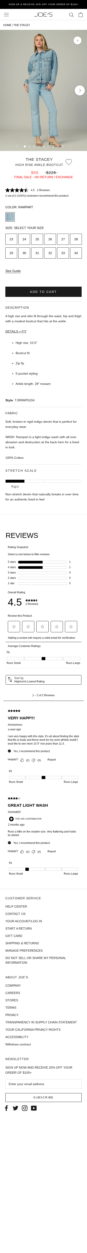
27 (63, 239)
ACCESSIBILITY (16, 1037)
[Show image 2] (30, 146)
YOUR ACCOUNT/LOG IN (23, 921)
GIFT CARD (13, 936)
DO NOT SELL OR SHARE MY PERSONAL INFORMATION (35, 960)
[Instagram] (24, 1107)
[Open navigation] (6, 14)
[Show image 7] (53, 146)
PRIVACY (12, 1015)
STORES (11, 1000)
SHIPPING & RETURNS (22, 943)
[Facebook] (6, 1107)
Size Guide (13, 271)
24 (24, 239)
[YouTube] (34, 1107)
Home (7, 25)
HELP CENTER (16, 906)
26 (50, 239)
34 (76, 253)
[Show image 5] (44, 146)
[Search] (71, 14)
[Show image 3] (34, 146)
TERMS (10, 1007)
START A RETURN (18, 928)
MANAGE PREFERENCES (24, 950)
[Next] (70, 146)
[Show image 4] (39, 146)
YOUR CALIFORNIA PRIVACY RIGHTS (32, 1029)
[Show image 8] (58, 146)
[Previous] (16, 146)
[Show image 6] (48, 146)
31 (37, 253)
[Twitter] (15, 1107)
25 (37, 239)
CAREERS (12, 993)
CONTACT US (15, 914)
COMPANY (13, 985)
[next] (80, 91)
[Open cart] (80, 14)
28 (76, 239)
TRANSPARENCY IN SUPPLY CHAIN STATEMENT (41, 1022)
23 (11, 239)
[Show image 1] (25, 146)
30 (24, 253)
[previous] (7, 91)
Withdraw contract (18, 1044)
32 (50, 253)
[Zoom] (77, 40)
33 (63, 253)
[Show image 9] (62, 146)
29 (11, 253)
